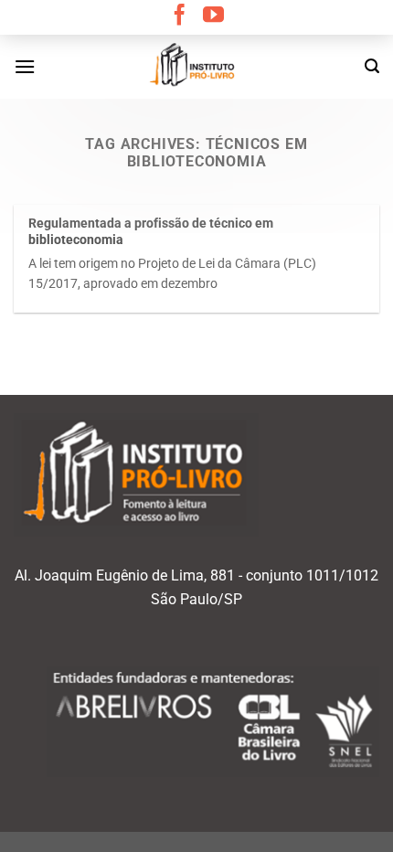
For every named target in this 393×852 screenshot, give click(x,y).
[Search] (372, 66)
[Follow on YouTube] (213, 16)
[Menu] (25, 66)
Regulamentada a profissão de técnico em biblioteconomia (150, 231)
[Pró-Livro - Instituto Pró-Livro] (196, 67)
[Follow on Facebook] (179, 16)
